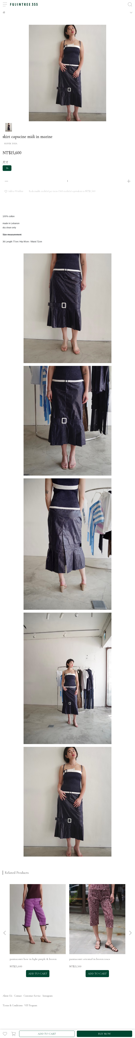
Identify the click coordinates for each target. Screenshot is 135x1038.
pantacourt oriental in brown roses (89, 959)
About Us (7, 995)
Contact (18, 995)
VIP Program (30, 1005)
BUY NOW (104, 1033)
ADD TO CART (47, 1033)
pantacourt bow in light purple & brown (33, 959)
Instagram (48, 995)
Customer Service (32, 995)
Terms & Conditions (13, 1005)
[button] (130, 933)
